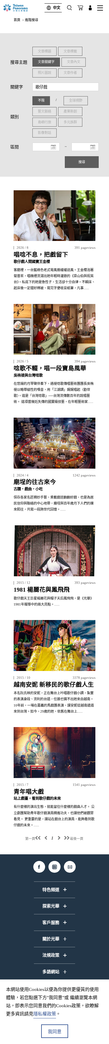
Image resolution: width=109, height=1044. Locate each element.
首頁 (17, 20)
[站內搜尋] (69, 8)
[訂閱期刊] (80, 8)
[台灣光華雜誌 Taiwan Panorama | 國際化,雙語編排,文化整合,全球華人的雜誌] (20, 8)
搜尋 (81, 162)
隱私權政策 (44, 1013)
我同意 (54, 1031)
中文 (56, 8)
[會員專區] (90, 8)
